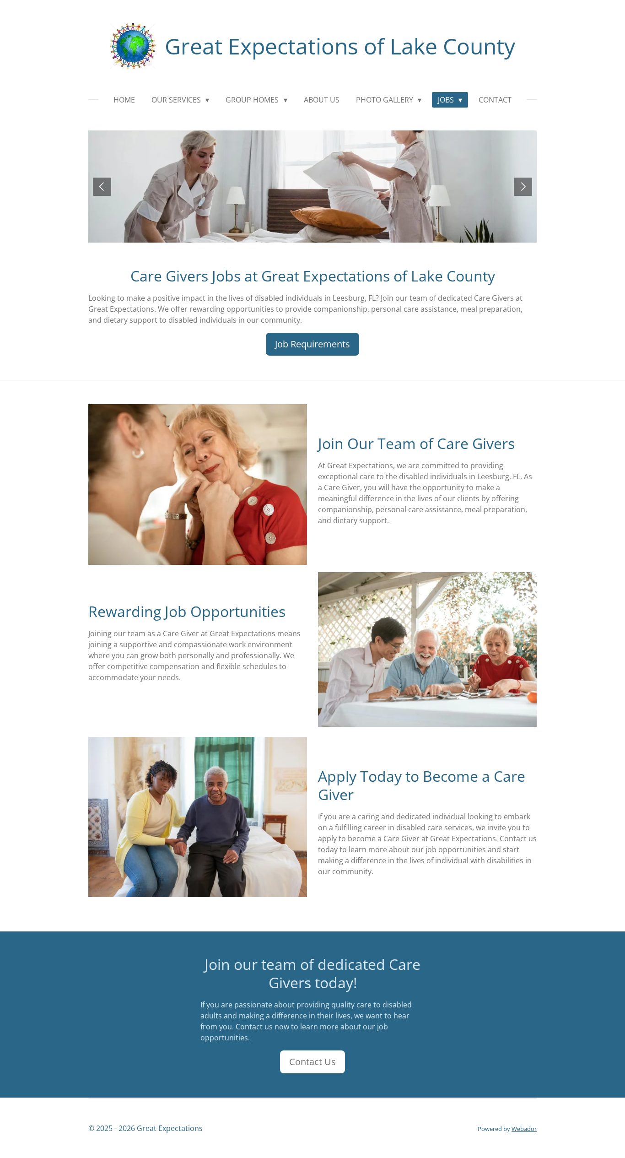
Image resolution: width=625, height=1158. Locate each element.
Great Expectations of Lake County (340, 46)
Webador (524, 1129)
